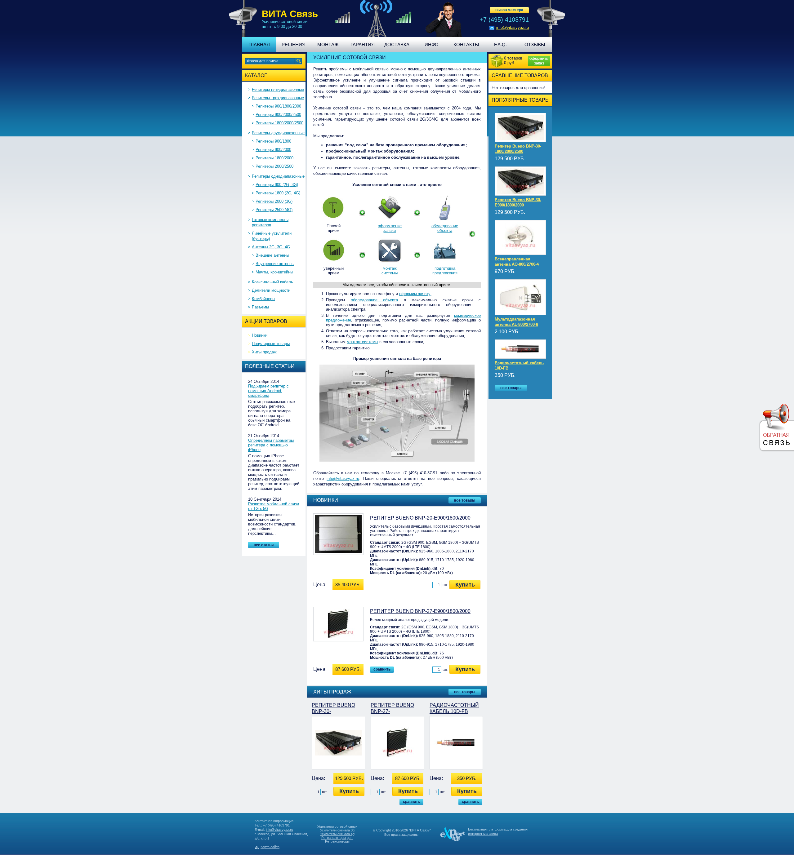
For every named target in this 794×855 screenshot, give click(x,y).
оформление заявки (390, 228)
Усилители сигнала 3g (337, 830)
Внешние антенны (272, 255)
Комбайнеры (263, 298)
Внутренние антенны (275, 263)
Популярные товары (271, 343)
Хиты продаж (264, 352)
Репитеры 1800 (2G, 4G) (278, 193)
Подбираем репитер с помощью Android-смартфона (268, 391)
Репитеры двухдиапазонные (278, 133)
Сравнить (381, 669)
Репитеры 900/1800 (273, 141)
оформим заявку (414, 293)
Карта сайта (270, 847)
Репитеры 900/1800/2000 (278, 106)
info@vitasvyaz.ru (512, 27)
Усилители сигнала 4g (337, 834)
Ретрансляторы (337, 841)
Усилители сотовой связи (337, 826)
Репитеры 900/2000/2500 (278, 114)
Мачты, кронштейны (274, 272)
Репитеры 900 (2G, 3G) (277, 184)
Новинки (259, 335)
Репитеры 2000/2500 (274, 166)
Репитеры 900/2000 (273, 149)
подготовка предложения (444, 270)
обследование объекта (444, 228)
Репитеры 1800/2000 (274, 158)
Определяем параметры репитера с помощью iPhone (271, 445)
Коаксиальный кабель (272, 282)
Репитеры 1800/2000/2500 (279, 123)
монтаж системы (389, 270)
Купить (465, 585)
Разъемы (260, 307)
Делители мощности (271, 290)
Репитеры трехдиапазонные (278, 97)
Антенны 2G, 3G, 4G (271, 247)
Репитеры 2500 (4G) (274, 209)
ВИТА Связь (290, 14)
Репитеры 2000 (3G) (274, 201)
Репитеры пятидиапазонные (278, 89)
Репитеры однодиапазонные (278, 176)
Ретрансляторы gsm (337, 837)
